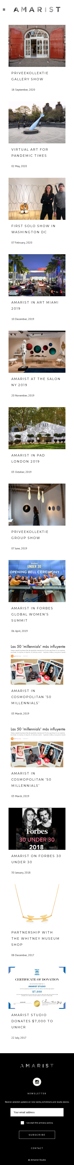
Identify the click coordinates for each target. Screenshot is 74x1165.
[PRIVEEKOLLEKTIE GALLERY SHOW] (37, 46)
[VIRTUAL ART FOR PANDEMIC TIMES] (37, 122)
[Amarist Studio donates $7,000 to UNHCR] (37, 988)
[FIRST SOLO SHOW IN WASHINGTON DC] (37, 199)
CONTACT (37, 1148)
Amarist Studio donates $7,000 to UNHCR (32, 1021)
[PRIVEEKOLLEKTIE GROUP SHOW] (37, 505)
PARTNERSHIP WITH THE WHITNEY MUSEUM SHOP (35, 939)
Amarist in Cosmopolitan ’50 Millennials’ (31, 697)
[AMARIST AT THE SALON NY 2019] (37, 352)
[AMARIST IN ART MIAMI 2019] (37, 275)
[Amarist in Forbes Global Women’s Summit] (37, 581)
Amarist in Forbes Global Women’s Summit (32, 614)
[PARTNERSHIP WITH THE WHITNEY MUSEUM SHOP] (37, 905)
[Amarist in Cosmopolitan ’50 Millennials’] (37, 664)
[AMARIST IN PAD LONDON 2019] (37, 428)
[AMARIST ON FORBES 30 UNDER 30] (37, 829)
